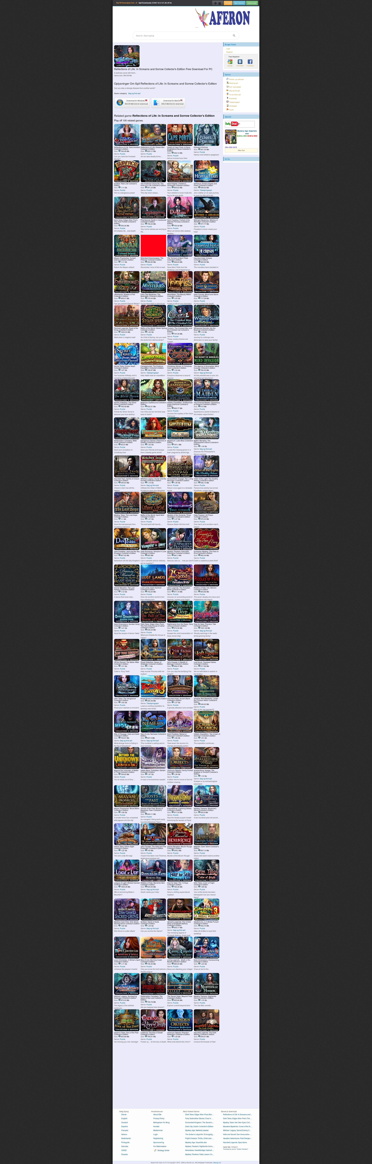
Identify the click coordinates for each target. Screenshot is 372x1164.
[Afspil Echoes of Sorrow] (206, 145)
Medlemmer (158, 1130)
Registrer (229, 52)
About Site (157, 1114)
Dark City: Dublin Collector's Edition (199, 1126)
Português (125, 1142)
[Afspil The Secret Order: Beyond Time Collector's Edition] (180, 994)
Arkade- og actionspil (236, 79)
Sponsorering (158, 1142)
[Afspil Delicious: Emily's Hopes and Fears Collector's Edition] (206, 181)
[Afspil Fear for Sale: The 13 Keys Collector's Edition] (180, 880)
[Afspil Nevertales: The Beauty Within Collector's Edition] (180, 292)
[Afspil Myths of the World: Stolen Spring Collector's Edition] (153, 326)
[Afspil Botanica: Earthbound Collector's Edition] (153, 400)
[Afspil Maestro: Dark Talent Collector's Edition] (206, 844)
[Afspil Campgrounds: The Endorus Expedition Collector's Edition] (153, 364)
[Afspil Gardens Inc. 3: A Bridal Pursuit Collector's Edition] (206, 919)
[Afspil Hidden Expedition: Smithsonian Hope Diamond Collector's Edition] (180, 400)
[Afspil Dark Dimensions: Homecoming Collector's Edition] (206, 957)
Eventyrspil (233, 98)
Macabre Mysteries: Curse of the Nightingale (238, 1126)
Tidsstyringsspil (206, 190)
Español (124, 1126)
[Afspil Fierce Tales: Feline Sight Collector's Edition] (127, 844)
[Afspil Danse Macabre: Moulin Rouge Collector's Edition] (180, 844)
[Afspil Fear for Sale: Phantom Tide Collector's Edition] (206, 622)
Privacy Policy (158, 1118)
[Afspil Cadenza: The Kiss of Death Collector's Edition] (153, 1030)
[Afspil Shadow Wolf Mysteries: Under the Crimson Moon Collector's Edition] (206, 696)
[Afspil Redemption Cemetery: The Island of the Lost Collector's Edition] (153, 994)
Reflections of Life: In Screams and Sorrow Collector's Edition (238, 1114)
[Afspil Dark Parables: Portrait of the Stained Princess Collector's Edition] (180, 217)
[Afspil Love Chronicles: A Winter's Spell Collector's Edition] (127, 957)
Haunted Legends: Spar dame (235, 1142)
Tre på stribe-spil (235, 94)
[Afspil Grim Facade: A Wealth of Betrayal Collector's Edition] (180, 660)
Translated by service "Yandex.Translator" (235, 1149)
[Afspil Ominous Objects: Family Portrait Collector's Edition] (180, 768)
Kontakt (156, 1126)
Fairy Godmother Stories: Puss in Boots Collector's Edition (201, 1118)
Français (124, 1130)
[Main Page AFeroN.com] (223, 18)
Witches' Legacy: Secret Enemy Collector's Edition (238, 1130)
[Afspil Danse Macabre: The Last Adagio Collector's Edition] (127, 585)
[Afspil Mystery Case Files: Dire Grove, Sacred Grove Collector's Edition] (127, 919)
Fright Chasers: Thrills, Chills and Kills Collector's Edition (201, 1138)
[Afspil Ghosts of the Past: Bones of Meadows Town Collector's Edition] (153, 806)
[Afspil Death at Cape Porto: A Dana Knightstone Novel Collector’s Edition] (180, 145)
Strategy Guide (163, 1150)
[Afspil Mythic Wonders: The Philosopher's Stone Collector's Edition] (206, 438)
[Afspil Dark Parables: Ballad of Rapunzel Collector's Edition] (180, 731)
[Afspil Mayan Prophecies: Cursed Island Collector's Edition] (127, 256)
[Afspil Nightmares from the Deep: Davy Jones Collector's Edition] (180, 622)
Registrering (158, 1138)
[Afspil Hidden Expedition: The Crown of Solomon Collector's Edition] (206, 731)
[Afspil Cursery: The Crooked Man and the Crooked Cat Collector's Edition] (180, 326)
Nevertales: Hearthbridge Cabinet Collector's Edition (201, 1150)
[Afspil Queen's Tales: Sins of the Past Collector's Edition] (127, 1030)
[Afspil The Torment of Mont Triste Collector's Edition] (180, 256)
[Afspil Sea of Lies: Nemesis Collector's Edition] (153, 731)
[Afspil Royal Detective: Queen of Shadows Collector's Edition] (153, 660)
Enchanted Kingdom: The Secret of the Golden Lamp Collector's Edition (201, 1122)
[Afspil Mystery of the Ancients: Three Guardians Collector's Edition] (180, 513)
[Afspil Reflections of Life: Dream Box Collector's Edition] (153, 145)
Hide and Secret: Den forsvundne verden (238, 1134)
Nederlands (126, 1138)
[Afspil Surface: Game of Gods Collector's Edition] (153, 919)
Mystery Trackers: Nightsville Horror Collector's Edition (201, 1146)
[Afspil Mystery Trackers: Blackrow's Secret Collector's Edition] (206, 806)
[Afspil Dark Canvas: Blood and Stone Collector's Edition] (206, 292)
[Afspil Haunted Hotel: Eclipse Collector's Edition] (206, 256)
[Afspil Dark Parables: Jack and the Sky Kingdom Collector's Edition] (127, 549)
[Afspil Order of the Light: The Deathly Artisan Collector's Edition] (206, 476)
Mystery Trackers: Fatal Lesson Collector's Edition (201, 1154)
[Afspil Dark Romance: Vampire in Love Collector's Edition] (153, 549)
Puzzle (122, 153)
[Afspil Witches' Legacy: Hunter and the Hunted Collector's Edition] (153, 476)
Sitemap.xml (217, 1163)
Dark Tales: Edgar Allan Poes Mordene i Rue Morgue (201, 1114)
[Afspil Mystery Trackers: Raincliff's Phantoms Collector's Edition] (180, 549)
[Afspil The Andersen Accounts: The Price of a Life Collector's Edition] (153, 181)
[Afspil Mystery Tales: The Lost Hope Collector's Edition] (127, 513)
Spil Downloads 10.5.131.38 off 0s (144, 2)
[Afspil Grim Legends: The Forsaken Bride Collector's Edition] (180, 585)
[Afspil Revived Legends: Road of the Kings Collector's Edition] (127, 326)
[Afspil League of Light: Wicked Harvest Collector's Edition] (127, 880)
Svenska (124, 1146)
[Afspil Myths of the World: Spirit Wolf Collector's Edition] (153, 513)
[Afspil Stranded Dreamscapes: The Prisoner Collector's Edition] (153, 256)
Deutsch (124, 1122)
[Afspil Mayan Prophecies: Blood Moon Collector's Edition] (127, 806)
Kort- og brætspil (235, 87)
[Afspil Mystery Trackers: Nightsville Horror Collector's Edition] (206, 994)
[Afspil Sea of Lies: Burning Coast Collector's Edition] (153, 957)
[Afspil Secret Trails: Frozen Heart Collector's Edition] (127, 364)
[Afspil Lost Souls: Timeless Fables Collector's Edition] (206, 660)
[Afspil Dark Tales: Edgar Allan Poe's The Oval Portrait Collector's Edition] (127, 217)
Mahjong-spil (233, 83)
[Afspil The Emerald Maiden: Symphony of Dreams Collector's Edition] (206, 400)
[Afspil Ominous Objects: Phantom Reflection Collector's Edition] (180, 1030)
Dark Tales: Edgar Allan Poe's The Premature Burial (238, 1118)
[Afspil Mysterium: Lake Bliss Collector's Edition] (180, 438)
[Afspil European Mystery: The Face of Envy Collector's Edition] (206, 549)
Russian (124, 1154)
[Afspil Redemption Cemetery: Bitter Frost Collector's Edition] (127, 438)
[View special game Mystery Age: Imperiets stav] (231, 137)
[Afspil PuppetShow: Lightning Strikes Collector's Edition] (180, 806)
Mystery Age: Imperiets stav (247, 132)
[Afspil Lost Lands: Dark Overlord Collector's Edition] (153, 585)
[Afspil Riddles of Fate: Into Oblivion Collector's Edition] (206, 585)
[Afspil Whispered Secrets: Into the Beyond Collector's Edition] (206, 326)
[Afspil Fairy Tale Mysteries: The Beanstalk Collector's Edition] (153, 292)
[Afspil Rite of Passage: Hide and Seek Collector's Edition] (127, 731)
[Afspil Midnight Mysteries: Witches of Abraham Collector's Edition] (206, 217)
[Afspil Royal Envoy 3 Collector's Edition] (153, 696)
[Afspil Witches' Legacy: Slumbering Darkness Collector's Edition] (127, 994)
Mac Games (239, 3)
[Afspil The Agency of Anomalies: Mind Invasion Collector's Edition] (206, 364)
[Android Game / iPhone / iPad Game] (217, 3)
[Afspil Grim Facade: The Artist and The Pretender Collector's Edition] (153, 844)
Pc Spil (228, 3)
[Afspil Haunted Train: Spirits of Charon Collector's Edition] (127, 476)
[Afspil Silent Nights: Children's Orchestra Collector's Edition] (180, 181)
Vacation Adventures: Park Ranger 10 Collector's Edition (238, 1138)
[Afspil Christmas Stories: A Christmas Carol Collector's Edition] (180, 364)
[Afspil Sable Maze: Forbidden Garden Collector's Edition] (153, 768)
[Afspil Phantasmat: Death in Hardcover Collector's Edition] (153, 217)
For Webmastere (159, 1146)
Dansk (123, 1114)
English (124, 1118)
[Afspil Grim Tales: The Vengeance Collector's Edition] (127, 696)
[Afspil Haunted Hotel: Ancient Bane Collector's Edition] (180, 696)
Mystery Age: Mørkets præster (197, 1130)
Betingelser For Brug (161, 1122)
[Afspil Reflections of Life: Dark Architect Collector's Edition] (127, 145)
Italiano (124, 1134)
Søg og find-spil (134, 93)
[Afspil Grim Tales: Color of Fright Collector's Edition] (206, 880)
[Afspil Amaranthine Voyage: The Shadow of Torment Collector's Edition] (206, 768)
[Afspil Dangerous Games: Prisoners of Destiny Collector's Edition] (153, 438)
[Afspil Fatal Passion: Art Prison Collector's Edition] (206, 513)
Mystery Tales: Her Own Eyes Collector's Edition (238, 1122)
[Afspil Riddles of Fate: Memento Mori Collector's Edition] (153, 880)
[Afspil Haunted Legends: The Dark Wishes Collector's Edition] (206, 1030)
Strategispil (233, 106)
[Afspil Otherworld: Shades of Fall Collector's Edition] (127, 292)
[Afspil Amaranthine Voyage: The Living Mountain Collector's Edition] (180, 476)
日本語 (124, 1150)
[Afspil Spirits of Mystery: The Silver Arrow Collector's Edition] (127, 400)
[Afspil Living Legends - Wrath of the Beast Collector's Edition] (180, 957)
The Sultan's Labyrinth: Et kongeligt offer (201, 1134)
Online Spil (252, 3)
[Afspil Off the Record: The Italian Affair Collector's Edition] (127, 660)
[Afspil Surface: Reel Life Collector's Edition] (127, 181)
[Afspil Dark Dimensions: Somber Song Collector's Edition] (127, 622)
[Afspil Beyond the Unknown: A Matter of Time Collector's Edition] (127, 768)
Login (228, 49)
